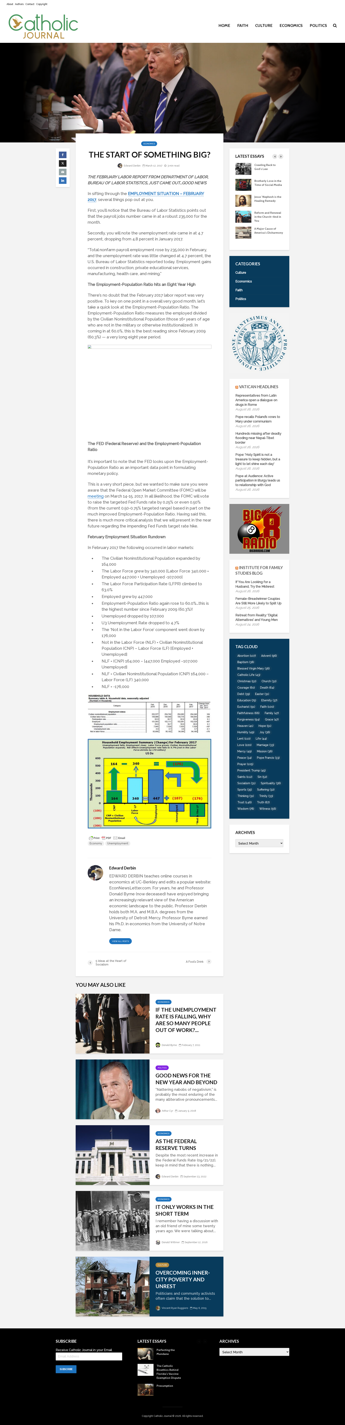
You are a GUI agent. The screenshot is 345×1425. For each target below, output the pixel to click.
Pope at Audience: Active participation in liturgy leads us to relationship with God (257, 480)
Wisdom (245, 808)
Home (224, 25)
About (10, 4)
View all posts (120, 941)
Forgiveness (248, 719)
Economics (291, 25)
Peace (244, 757)
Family (272, 713)
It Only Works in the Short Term (185, 1210)
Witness (267, 808)
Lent (244, 738)
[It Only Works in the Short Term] (113, 1220)
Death (267, 687)
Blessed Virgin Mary (253, 668)
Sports (244, 789)
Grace (272, 719)
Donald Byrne (169, 1045)
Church (269, 681)
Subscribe (66, 1369)
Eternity (269, 700)
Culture (264, 25)
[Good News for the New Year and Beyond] (113, 1089)
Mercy (244, 751)
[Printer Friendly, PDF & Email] (107, 838)
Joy (265, 732)
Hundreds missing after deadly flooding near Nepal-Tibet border (258, 438)
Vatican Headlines (258, 386)
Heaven (245, 725)
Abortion (246, 655)
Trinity (266, 796)
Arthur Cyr (167, 1110)
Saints (244, 776)
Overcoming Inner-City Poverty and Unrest (183, 1279)
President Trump (251, 770)
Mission (265, 751)
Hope (265, 725)
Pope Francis (268, 757)
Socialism (246, 783)
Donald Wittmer (170, 1242)
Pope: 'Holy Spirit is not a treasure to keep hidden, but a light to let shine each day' (257, 459)
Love (244, 745)
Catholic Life (248, 674)
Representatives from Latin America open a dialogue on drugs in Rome (256, 400)
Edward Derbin (132, 165)
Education (246, 700)
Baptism (245, 662)
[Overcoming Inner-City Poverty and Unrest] (113, 1286)
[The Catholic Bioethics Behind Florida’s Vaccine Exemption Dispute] (243, 232)
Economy (96, 843)
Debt (243, 694)
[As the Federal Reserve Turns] (113, 1155)
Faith (242, 25)
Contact (29, 4)
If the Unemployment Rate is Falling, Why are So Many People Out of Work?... (186, 1020)
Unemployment (117, 843)
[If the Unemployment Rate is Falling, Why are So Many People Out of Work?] (113, 1023)
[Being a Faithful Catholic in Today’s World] (243, 168)
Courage (246, 687)
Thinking (245, 796)
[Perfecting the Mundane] (243, 216)
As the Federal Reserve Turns (176, 1144)
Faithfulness (248, 713)
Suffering (266, 789)
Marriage (265, 745)
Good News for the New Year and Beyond (186, 1078)
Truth (263, 802)
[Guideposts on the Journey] (243, 200)
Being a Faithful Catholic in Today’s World (266, 169)
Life (261, 738)
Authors (19, 4)
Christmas (246, 681)
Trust (244, 802)
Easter (262, 694)
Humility (245, 732)
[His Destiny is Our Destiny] (243, 184)
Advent (269, 655)
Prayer (245, 764)
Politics (318, 25)
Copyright (41, 4)
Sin (262, 776)
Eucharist (246, 706)
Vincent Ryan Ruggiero (174, 1308)
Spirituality (271, 783)
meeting (96, 496)
